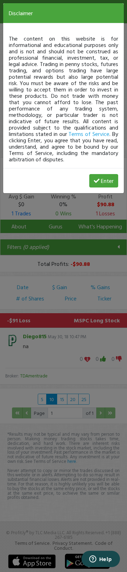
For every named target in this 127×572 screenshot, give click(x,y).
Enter (107, 181)
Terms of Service (88, 134)
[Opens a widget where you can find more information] (100, 559)
